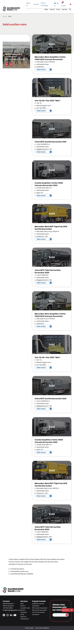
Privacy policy (29, 628)
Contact (36, 4)
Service (64, 9)
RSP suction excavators (39, 610)
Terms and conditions (42, 628)
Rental (52, 9)
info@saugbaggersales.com (11, 610)
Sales (46, 9)
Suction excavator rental (23, 612)
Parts (58, 9)
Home (5, 16)
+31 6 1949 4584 (8, 608)
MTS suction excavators (39, 608)
